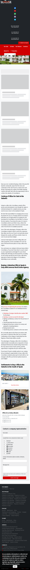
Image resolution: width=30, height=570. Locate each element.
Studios (19, 512)
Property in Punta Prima (8, 497)
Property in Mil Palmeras (8, 502)
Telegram (10, 450)
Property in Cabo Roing (7, 495)
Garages (24, 512)
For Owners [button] (19, 46)
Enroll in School (14, 542)
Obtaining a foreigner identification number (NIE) (15, 313)
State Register (5, 542)
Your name (5, 432)
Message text (6, 464)
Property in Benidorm (7, 504)
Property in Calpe (6, 505)
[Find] (14, 54)
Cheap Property (15, 515)
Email (9, 441)
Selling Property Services (8, 528)
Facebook (10, 448)
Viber (9, 453)
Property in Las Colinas (20, 499)
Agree (15, 566)
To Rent (12, 46)
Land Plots (4, 514)
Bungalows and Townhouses (9, 522)
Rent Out (12, 489)
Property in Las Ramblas (8, 500)
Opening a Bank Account (8, 530)
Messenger (10, 446)
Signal (9, 451)
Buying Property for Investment (10, 533)
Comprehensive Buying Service (9, 527)
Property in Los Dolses (7, 499)
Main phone (10, 442)
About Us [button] (6, 51)
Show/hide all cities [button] (15, 385)
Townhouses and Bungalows (9, 512)
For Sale (6, 46)
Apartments (10, 510)
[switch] (5, 440)
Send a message (14, 477)
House (3, 520)
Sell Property (5, 489)
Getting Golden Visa (7, 532)
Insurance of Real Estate (21, 540)
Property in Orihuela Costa (8, 493)
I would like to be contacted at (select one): (13, 438)
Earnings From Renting (7, 537)
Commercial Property (14, 514)
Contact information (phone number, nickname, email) (13, 457)
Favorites (14, 51)
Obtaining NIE (19, 528)
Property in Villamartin (21, 497)
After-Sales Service (17, 539)
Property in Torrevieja (20, 500)
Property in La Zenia (19, 495)
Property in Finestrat (19, 504)
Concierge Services (6, 539)
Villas (15, 510)
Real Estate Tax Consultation (9, 535)
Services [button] (25, 46)
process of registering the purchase (12, 307)
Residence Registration (8, 540)
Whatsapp (10, 444)
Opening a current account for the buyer (13, 317)
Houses (4, 510)
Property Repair (18, 537)
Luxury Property (6, 515)
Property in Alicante (20, 502)
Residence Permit (19, 530)
